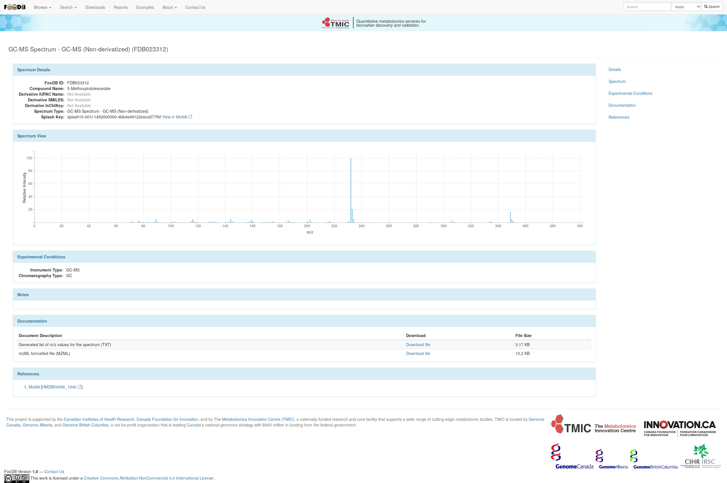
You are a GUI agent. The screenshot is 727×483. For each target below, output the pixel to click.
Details (615, 69)
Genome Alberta (37, 425)
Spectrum (617, 81)
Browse (41, 7)
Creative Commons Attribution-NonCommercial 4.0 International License (149, 478)
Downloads (95, 7)
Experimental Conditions (630, 93)
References (619, 117)
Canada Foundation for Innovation (167, 419)
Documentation (622, 105)
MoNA (34, 387)
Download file (418, 344)
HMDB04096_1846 (60, 387)
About (168, 7)
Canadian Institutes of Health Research (99, 419)
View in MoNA (175, 117)
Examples (145, 7)
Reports (121, 7)
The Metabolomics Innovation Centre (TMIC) (254, 419)
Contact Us (195, 7)
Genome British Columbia (85, 425)
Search (67, 7)
